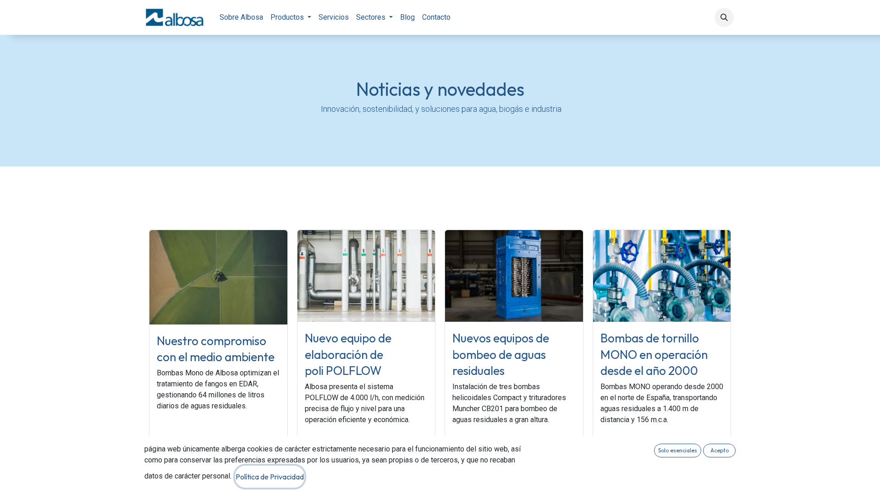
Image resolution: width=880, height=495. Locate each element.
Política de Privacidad (270, 476)
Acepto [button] (719, 450)
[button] (724, 17)
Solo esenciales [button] (677, 450)
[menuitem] (241, 17)
